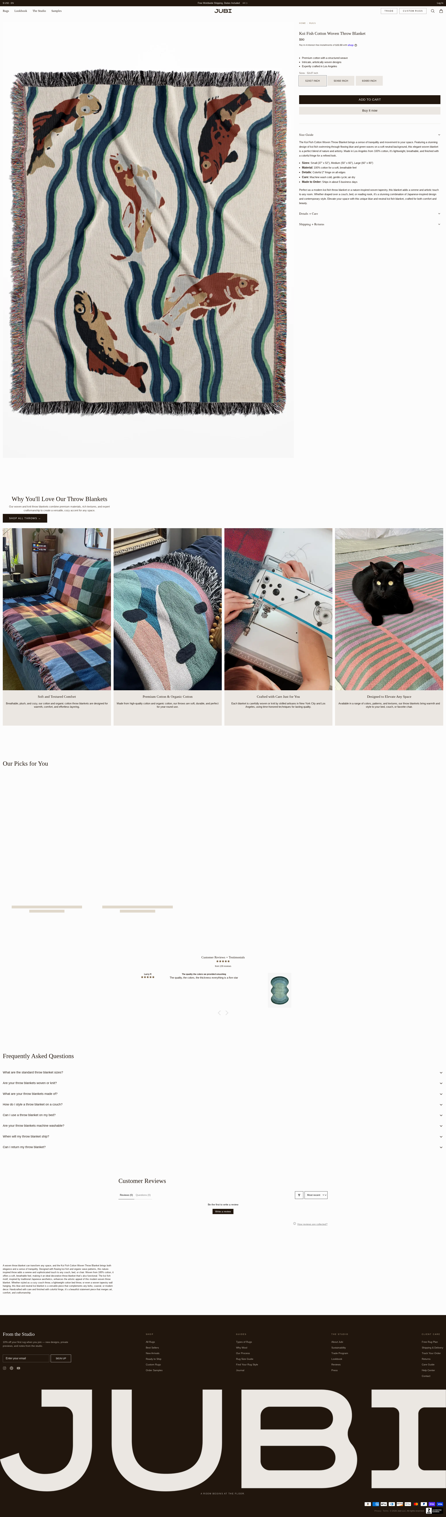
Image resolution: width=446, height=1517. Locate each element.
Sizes (308, 73)
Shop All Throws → (25, 518)
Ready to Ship (153, 1359)
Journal (240, 1370)
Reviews (336, 1364)
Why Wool (241, 1347)
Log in (440, 3)
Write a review (223, 1211)
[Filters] (299, 1195)
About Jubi (337, 1342)
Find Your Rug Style (247, 1364)
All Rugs (150, 1342)
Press (334, 1370)
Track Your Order (431, 1353)
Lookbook (20, 11)
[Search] (431, 11)
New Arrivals (152, 1353)
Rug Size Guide (244, 1359)
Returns (426, 1359)
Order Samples (154, 1370)
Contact (426, 1376)
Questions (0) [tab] (143, 1195)
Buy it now (370, 111)
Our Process (243, 1353)
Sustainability (338, 1347)
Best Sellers (152, 1347)
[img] (223, 961)
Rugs (6, 11)
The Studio (39, 11)
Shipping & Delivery (432, 1347)
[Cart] (439, 11)
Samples (56, 11)
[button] (369, 99)
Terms (386, 1511)
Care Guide (428, 1364)
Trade (389, 11)
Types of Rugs (244, 1342)
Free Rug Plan (430, 1342)
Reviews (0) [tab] (126, 1195)
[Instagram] (4, 1368)
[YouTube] (18, 1368)
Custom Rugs (413, 11)
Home (302, 23)
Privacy (377, 1511)
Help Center (428, 1370)
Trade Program (339, 1353)
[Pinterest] (11, 1368)
